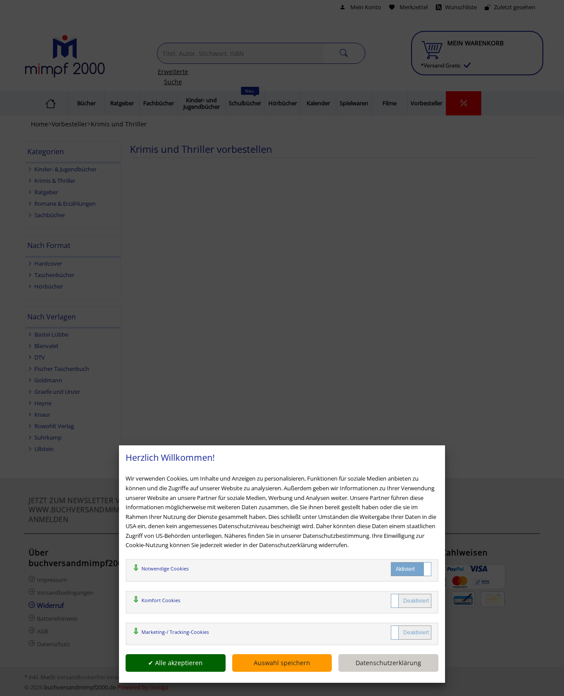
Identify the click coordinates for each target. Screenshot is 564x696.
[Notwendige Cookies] (411, 569)
